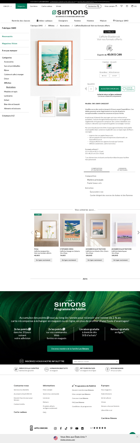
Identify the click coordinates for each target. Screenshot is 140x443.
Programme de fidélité (70, 309)
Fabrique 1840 (9, 28)
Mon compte (110, 6)
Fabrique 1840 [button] (121, 20)
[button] (93, 6)
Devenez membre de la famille (70, 348)
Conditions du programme (82, 406)
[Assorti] (109, 66)
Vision (58, 6)
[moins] (86, 88)
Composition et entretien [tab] (96, 169)
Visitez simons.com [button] (67, 440)
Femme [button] (77, 20)
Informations (49, 385)
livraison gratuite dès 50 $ (62, 2)
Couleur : (109, 62)
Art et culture (106, 398)
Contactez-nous (21, 385)
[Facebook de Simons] (60, 428)
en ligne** (120, 331)
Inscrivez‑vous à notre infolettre (44, 361)
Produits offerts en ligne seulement (50, 407)
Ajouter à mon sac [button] (110, 89)
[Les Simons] (70, 303)
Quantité (91, 84)
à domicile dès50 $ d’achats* (89, 332)
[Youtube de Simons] (76, 428)
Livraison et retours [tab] (122, 169)
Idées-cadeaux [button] (45, 20)
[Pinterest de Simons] (71, 428)
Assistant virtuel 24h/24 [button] (23, 394)
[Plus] (96, 88)
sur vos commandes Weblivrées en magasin (56, 334)
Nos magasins (106, 390)
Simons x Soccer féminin (110, 406)
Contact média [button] (19, 404)
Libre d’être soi (106, 410)
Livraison (46, 398)
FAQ (44, 412)
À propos (105, 385)
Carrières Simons (109, 418)
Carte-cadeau (47, 6)
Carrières (34, 6)
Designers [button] (63, 20)
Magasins (21, 6)
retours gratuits (86, 2)
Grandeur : (110, 72)
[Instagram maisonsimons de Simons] (55, 428)
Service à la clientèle (21, 390)
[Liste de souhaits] (121, 6)
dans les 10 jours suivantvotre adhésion (22, 334)
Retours (46, 402)
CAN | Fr (6, 6)
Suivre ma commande (51, 394)
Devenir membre (83, 390)
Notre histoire (106, 394)
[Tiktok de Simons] (66, 428)
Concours (80, 398)
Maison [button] (103, 20)
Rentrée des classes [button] (21, 20)
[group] (47, 240)
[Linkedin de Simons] (82, 428)
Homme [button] (90, 20)
